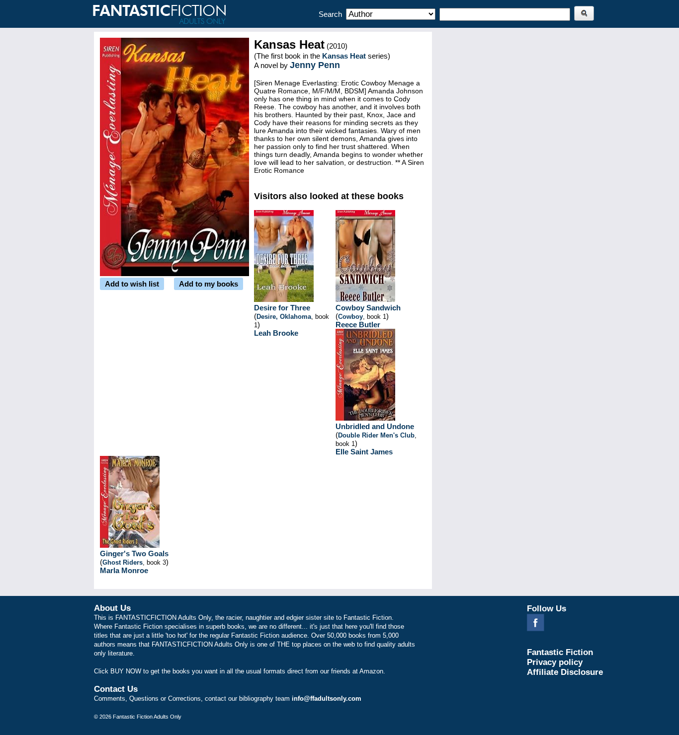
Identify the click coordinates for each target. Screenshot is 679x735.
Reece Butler (358, 324)
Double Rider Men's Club (376, 435)
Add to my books (208, 284)
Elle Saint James (364, 451)
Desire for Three (282, 307)
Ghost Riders (122, 562)
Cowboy (350, 316)
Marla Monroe (124, 570)
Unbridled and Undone (375, 426)
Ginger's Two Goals (134, 553)
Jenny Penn (315, 65)
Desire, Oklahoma (283, 316)
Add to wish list (132, 284)
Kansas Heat (344, 56)
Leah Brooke (276, 333)
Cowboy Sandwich (368, 307)
